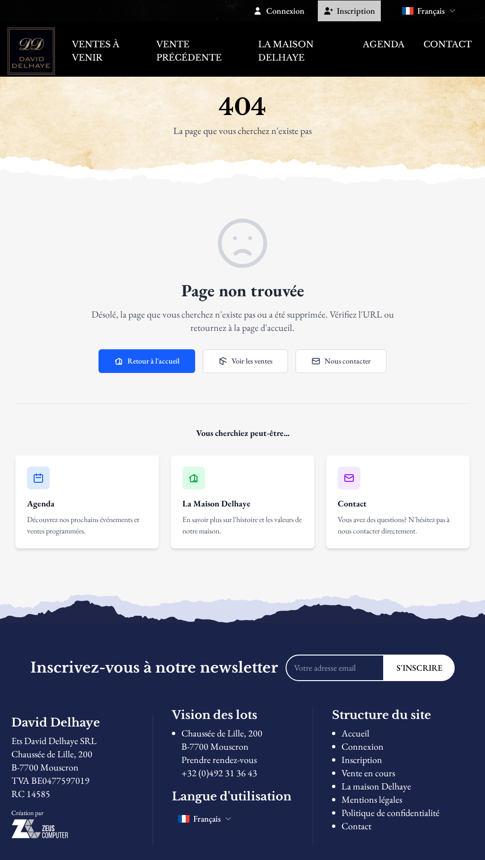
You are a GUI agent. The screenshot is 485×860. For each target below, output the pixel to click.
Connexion (362, 746)
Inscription (361, 760)
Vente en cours (368, 773)
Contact (447, 44)
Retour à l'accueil (153, 361)
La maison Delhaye (286, 51)
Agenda (383, 44)
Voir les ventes (252, 361)
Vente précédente (189, 51)
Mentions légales (371, 799)
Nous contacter (347, 361)
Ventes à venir (95, 51)
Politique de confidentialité (390, 813)
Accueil (355, 733)
